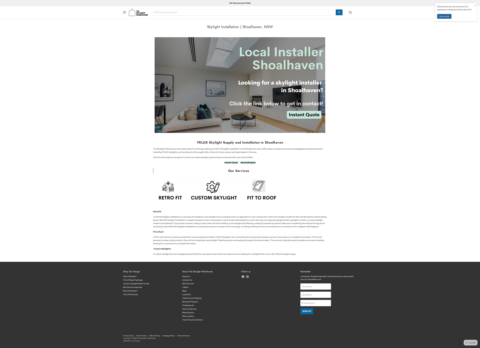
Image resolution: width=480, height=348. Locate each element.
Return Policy (141, 336)
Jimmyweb (136, 341)
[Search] (339, 12)
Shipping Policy (169, 336)
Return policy (188, 316)
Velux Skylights (129, 276)
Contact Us (187, 280)
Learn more (444, 16)
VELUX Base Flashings (132, 280)
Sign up (306, 311)
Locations (186, 294)
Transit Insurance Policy (192, 320)
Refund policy (188, 312)
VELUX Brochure (130, 294)
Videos (185, 287)
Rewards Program (190, 301)
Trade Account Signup (192, 298)
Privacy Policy (128, 336)
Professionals (188, 305)
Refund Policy (155, 336)
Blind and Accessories (132, 287)
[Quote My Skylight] (240, 134)
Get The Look (188, 283)
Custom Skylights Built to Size (136, 283)
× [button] (475, 5)
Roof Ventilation (130, 291)
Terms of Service (189, 309)
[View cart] (350, 12)
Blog (184, 291)
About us (186, 276)
